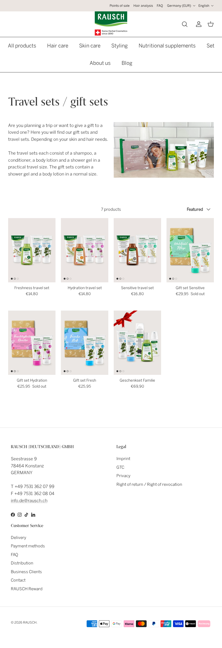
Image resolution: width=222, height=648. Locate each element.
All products (22, 46)
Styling (119, 46)
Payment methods (28, 546)
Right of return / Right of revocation (149, 484)
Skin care (89, 46)
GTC (120, 467)
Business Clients (26, 571)
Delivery (18, 537)
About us (100, 63)
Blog (127, 63)
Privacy (123, 475)
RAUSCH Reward (27, 588)
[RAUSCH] (111, 23)
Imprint (123, 458)
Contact (18, 580)
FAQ (160, 6)
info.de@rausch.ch (29, 500)
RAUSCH (30, 622)
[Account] (197, 24)
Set (210, 46)
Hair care (57, 46)
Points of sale (120, 6)
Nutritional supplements (167, 46)
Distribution (22, 563)
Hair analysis (143, 6)
